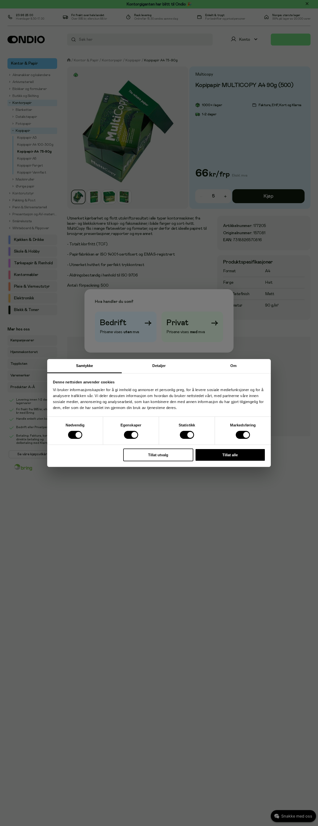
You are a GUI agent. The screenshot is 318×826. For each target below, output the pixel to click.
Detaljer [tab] (159, 366)
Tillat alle (230, 455)
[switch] (131, 435)
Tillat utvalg (158, 455)
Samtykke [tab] (84, 366)
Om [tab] (233, 366)
